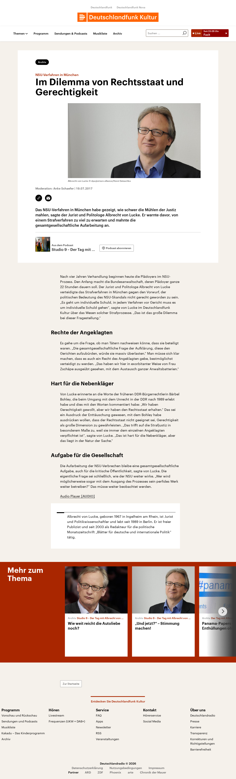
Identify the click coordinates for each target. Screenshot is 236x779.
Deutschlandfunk (101, 7)
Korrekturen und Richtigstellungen (202, 741)
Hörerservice (152, 715)
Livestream (56, 715)
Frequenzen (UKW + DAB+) (67, 721)
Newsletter (103, 727)
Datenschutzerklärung (87, 768)
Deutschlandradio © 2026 (118, 763)
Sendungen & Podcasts (70, 33)
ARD (88, 772)
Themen (19, 33)
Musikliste (100, 33)
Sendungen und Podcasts (19, 721)
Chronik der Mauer (153, 772)
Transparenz (198, 733)
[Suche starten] (184, 33)
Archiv (117, 33)
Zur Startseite (71, 683)
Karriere (195, 727)
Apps (99, 721)
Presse (194, 721)
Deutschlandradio (202, 715)
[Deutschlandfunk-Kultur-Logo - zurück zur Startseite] (118, 17)
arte (130, 772)
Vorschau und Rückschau (19, 715)
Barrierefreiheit (200, 749)
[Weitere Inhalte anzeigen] (221, 611)
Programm (41, 33)
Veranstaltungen (107, 739)
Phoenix (115, 772)
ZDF (100, 772)
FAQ (99, 715)
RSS (98, 733)
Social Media (152, 721)
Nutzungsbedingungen (126, 768)
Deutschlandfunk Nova (131, 7)
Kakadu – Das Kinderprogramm (23, 733)
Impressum (156, 768)
